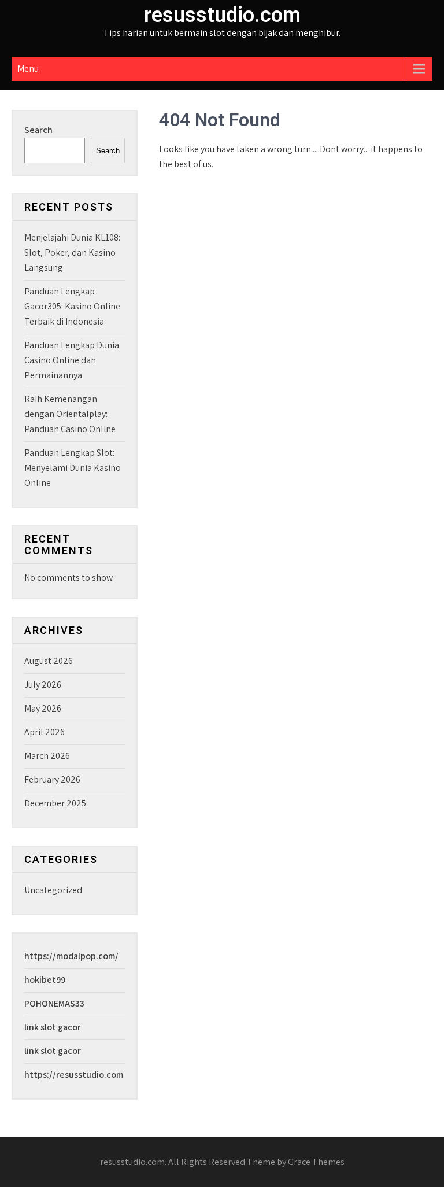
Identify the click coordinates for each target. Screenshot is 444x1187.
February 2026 (52, 779)
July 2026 (42, 685)
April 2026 (44, 732)
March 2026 (47, 756)
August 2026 (48, 661)
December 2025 (55, 803)
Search (38, 130)
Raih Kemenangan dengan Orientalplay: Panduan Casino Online (70, 414)
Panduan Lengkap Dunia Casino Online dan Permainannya (71, 360)
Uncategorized (53, 890)
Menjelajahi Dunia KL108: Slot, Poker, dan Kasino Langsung (72, 252)
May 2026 (42, 708)
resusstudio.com (222, 15)
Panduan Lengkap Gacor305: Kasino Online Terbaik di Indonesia (72, 306)
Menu (28, 68)
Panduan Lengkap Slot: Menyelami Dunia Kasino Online (72, 468)
